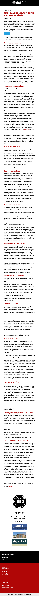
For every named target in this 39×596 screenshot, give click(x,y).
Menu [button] (20, 5)
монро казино (7, 34)
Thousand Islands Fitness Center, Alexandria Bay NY (19, 2)
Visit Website (10, 589)
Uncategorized (10, 486)
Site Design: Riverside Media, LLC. (26, 594)
